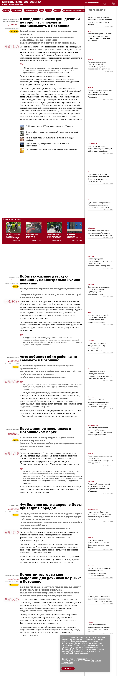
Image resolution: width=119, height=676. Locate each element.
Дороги (16, 357)
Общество (15, 575)
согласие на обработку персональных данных (82, 645)
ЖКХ (17, 277)
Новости (16, 429)
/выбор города (91, 3)
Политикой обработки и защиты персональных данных (82, 650)
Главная (6, 19)
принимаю (68, 668)
